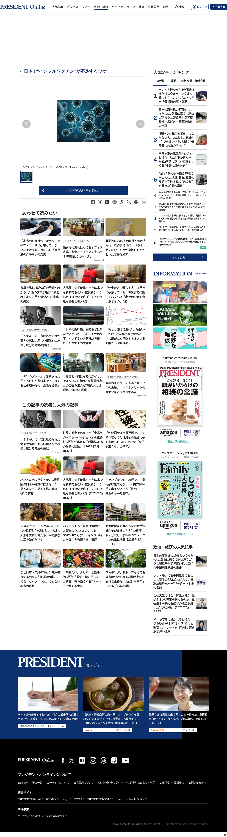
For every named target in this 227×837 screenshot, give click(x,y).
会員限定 (153, 6)
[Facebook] (63, 760)
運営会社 (179, 782)
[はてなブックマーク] (82, 760)
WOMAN (51, 799)
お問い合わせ (196, 782)
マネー (86, 6)
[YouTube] (125, 760)
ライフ (131, 6)
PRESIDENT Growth (29, 799)
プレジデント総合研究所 (29, 816)
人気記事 (57, 6)
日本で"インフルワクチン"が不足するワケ (65, 71)
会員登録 (220, 6)
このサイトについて (58, 782)
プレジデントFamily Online (130, 799)
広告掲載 (165, 782)
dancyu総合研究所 (55, 816)
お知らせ (23, 782)
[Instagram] (93, 760)
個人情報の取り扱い (109, 782)
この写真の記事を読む (82, 190)
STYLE (78, 799)
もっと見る (178, 257)
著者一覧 (37, 782)
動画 (165, 6)
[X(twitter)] (71, 760)
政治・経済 (101, 6)
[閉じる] (225, 835)
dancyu (65, 799)
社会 (141, 6)
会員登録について (84, 782)
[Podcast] (114, 760)
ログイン (202, 6)
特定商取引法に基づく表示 (140, 782)
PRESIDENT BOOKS (99, 799)
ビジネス (72, 6)
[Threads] (103, 760)
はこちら (180, 441)
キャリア (117, 6)
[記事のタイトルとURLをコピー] (129, 202)
